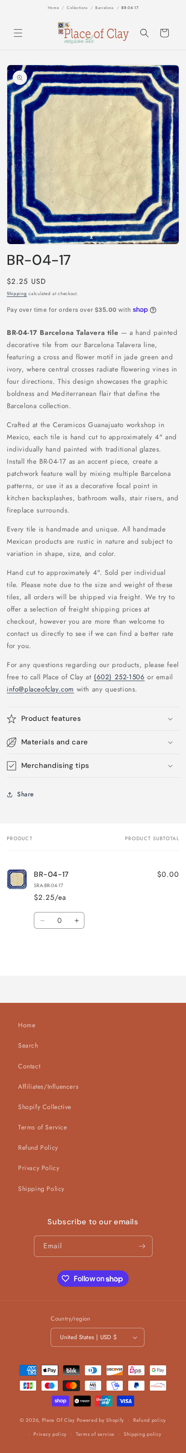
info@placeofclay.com (40, 689)
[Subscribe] (142, 1246)
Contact (29, 1066)
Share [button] (25, 794)
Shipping (17, 293)
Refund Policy (38, 1147)
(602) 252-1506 (119, 677)
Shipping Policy (41, 1188)
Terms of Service (42, 1127)
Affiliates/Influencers (48, 1086)
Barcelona (104, 7)
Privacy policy (50, 1434)
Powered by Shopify (101, 1420)
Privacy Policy (38, 1167)
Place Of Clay (58, 1420)
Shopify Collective (44, 1106)
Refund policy (149, 1420)
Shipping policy (143, 1434)
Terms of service (95, 1434)
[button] (18, 33)
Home (53, 7)
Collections (77, 7)
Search (28, 1045)
